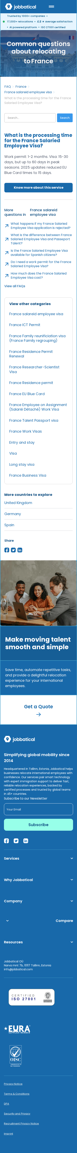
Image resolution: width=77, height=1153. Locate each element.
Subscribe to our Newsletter (25, 798)
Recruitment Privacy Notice (21, 1123)
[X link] (16, 840)
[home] (20, 6)
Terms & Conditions (16, 1094)
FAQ (7, 87)
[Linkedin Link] (25, 840)
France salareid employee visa (28, 92)
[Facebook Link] (6, 840)
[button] (51, 7)
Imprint (8, 1134)
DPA (6, 1104)
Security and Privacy (17, 1114)
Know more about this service (38, 187)
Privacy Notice (13, 1084)
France (20, 87)
